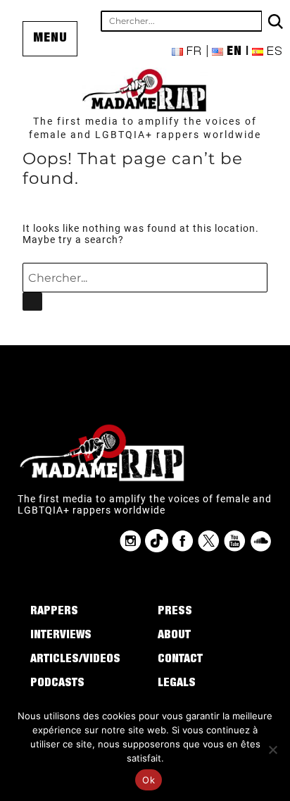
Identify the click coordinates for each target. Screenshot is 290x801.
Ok (148, 780)
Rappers (54, 612)
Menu (50, 38)
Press (175, 612)
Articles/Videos (75, 660)
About (174, 636)
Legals (177, 684)
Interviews (61, 636)
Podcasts (57, 684)
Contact (180, 660)
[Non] (272, 750)
